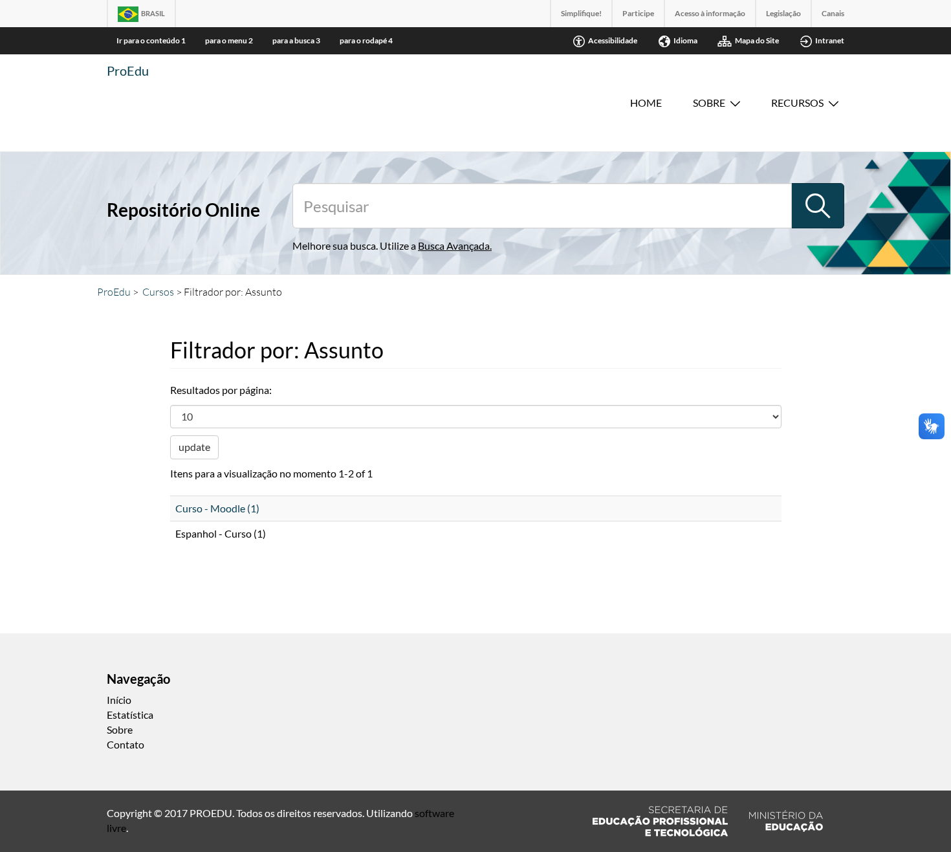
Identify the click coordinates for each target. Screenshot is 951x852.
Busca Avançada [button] (454, 245)
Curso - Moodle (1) (217, 508)
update (194, 447)
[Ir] (817, 205)
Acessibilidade (612, 40)
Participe (638, 13)
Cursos (158, 291)
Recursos (797, 102)
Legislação (783, 13)
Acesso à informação (710, 13)
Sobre (709, 102)
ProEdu (128, 70)
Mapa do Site (757, 40)
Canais (833, 13)
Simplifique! (581, 13)
